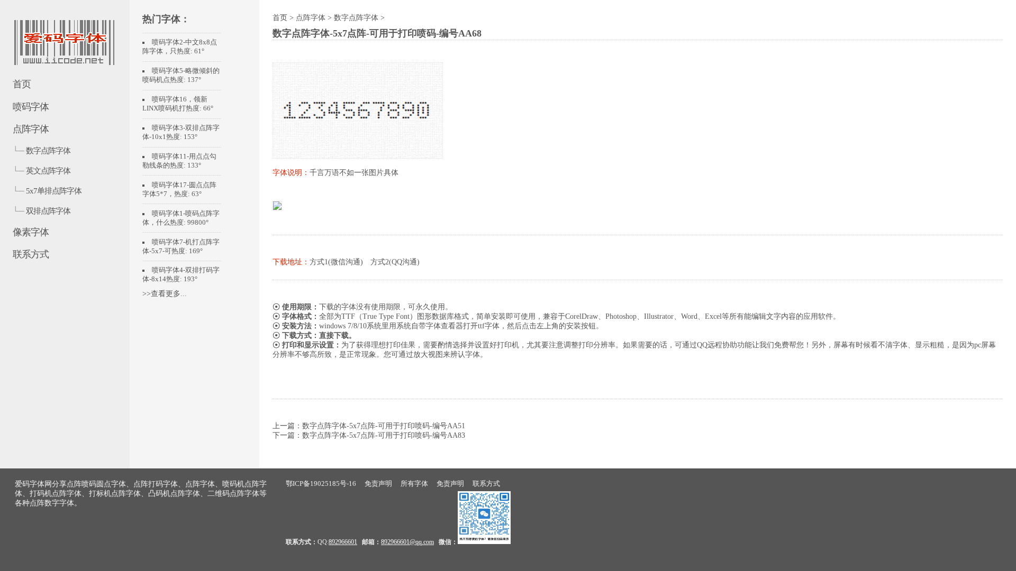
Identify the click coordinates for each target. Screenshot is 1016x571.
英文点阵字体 (48, 170)
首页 (22, 84)
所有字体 (414, 483)
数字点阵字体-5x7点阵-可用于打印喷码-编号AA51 (383, 426)
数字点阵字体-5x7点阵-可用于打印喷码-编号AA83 (383, 435)
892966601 (343, 542)
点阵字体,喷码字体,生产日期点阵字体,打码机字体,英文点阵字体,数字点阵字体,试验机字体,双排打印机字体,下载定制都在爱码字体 (63, 47)
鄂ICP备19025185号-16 (321, 483)
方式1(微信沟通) (336, 262)
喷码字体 (31, 107)
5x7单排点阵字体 (53, 190)
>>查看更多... (164, 294)
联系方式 (31, 254)
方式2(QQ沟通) (395, 262)
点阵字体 (31, 129)
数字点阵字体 (48, 150)
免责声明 (378, 483)
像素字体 (31, 232)
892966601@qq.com (407, 542)
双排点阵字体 (48, 210)
